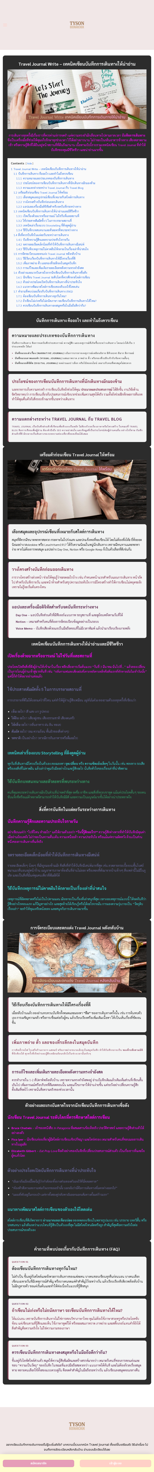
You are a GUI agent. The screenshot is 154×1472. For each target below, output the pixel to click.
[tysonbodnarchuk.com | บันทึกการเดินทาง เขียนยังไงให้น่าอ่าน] (77, 25)
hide (29, 163)
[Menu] (5, 25)
